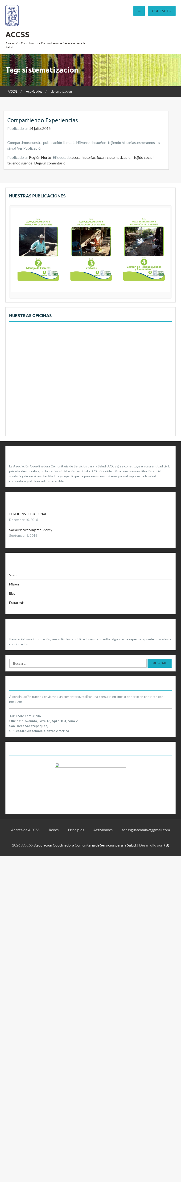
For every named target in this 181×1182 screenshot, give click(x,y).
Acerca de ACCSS (25, 829)
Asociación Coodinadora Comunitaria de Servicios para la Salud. (85, 845)
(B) (166, 845)
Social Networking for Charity (30, 530)
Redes (54, 829)
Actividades (103, 829)
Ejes (12, 593)
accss (75, 157)
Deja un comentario (50, 163)
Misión (14, 584)
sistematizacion (119, 157)
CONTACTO (161, 11)
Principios (76, 829)
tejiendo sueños (19, 163)
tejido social (143, 157)
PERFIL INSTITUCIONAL (28, 514)
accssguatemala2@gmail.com (146, 829)
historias (89, 157)
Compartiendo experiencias (42, 120)
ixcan (101, 157)
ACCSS (17, 34)
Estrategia (17, 603)
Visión (13, 575)
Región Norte (40, 157)
